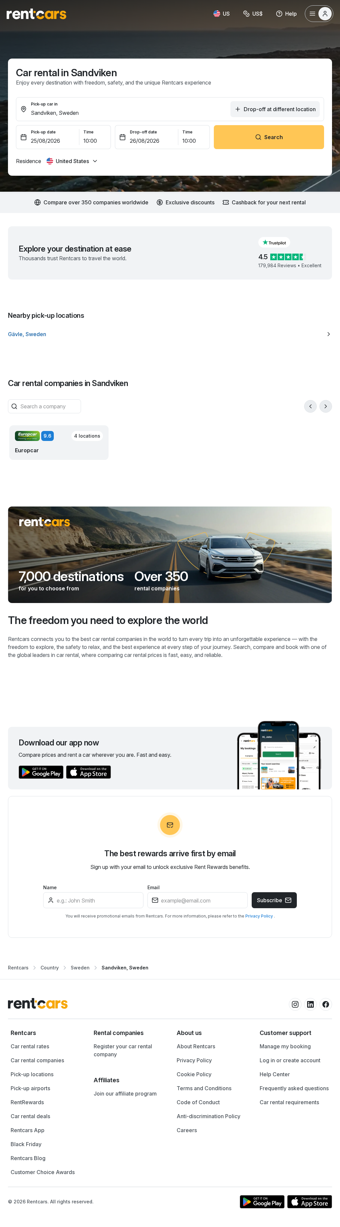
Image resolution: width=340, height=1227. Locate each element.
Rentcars (18, 967)
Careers (187, 1130)
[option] (170, 334)
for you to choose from (49, 588)
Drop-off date (143, 131)
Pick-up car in (44, 104)
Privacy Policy (259, 916)
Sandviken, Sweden (125, 967)
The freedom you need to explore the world (108, 620)
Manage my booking (285, 1046)
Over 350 (161, 576)
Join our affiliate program (125, 1093)
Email (153, 887)
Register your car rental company (123, 1050)
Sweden (80, 967)
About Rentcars (196, 1046)
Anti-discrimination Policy (208, 1116)
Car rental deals (30, 1116)
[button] (279, 242)
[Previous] (310, 406)
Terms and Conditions (204, 1088)
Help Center (275, 1074)
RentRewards (27, 1102)
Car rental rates (30, 1046)
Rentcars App (27, 1130)
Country (50, 967)
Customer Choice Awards (43, 1172)
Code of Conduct (198, 1102)
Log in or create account (290, 1060)
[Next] (325, 406)
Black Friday (26, 1144)
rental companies (157, 588)
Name (50, 887)
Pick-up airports (30, 1088)
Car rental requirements (289, 1102)
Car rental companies (37, 1060)
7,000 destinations (71, 576)
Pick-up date (43, 131)
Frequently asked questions (294, 1088)
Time (88, 131)
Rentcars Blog (28, 1158)
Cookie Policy (194, 1074)
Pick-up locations (32, 1074)
